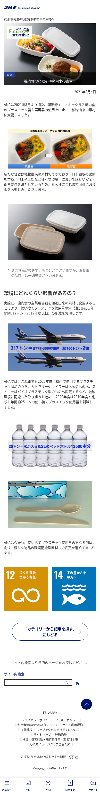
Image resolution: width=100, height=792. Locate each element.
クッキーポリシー (66, 720)
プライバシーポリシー (36, 720)
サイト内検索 (14, 673)
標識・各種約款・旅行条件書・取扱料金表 (50, 739)
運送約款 (61, 734)
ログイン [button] (70, 790)
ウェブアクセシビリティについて (58, 729)
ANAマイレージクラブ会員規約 (50, 744)
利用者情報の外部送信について (37, 724)
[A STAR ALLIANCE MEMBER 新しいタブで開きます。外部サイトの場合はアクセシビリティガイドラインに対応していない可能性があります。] (50, 756)
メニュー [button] (6, 790)
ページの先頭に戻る (86, 704)
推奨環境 (26, 729)
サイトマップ (42, 734)
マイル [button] (48, 790)
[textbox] (38, 682)
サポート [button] (93, 790)
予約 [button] (28, 790)
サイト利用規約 (72, 724)
